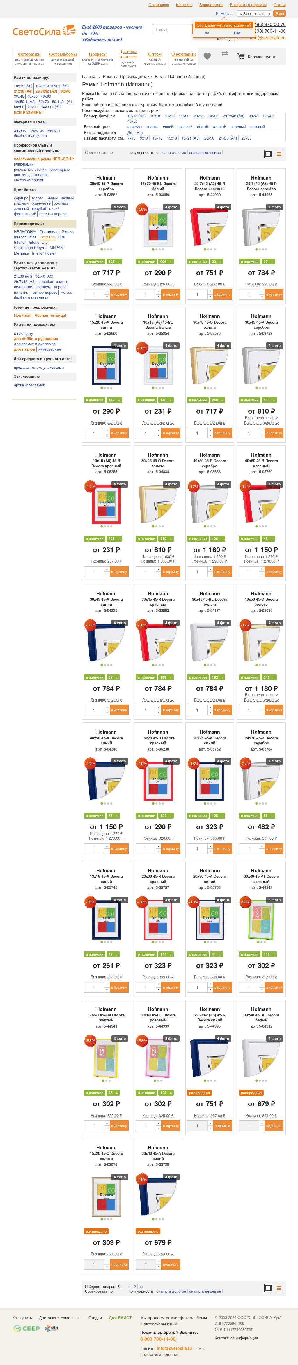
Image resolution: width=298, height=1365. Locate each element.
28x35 (246, 138)
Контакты (184, 4)
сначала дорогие (171, 152)
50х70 (44, 101)
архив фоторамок (29, 385)
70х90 (32, 106)
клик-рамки (23, 164)
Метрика (21, 253)
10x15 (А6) (136, 116)
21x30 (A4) (228, 138)
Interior (20, 242)
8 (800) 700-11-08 (267, 30)
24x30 (213, 116)
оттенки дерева (52, 213)
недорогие (23, 286)
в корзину (119, 294)
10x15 (157, 138)
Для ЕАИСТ (120, 1317)
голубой (39, 208)
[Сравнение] (224, 56)
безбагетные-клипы (31, 297)
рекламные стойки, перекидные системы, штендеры (42, 171)
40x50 (132, 121)
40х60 (46, 96)
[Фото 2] (105, 249)
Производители (135, 76)
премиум (43, 286)
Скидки (95, 1317)
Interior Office (25, 237)
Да (207, 33)
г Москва (225, 13)
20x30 (199, 116)
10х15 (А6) (23, 85)
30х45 (19, 96)
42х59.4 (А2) (25, 101)
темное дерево (44, 292)
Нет (237, 33)
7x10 (131, 138)
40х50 (32, 96)
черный (67, 198)
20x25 (184, 116)
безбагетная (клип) (30, 135)
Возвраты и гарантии (248, 4)
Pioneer (68, 231)
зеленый (21, 208)
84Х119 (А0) (51, 106)
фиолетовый (25, 213)
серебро (21, 198)
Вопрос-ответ (211, 4)
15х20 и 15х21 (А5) (52, 85)
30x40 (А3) (44, 276)
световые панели (29, 179)
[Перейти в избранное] (207, 56)
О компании (158, 4)
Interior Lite (38, 242)
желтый (61, 203)
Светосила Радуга (30, 247)
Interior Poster (44, 253)
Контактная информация (236, 1337)
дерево (20, 130)
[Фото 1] (101, 249)
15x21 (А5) (191, 138)
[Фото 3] (108, 249)
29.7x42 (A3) (233, 116)
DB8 (61, 237)
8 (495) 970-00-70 (267, 24)
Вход (279, 13)
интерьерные (49, 349)
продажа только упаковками (39, 367)
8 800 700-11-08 (157, 1338)
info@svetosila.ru (268, 37)
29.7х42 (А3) (25, 281)
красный (21, 203)
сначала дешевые (205, 152)
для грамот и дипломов (35, 344)
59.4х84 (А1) (63, 101)
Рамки (109, 76)
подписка (222, 1125)
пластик (37, 130)
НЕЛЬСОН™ (25, 231)
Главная (90, 76)
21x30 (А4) (23, 276)
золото (37, 198)
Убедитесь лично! (102, 40)
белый (52, 198)
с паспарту (23, 333)
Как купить (22, 1317)
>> (141, 1286)
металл (53, 130)
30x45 (268, 116)
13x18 (155, 116)
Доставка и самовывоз (60, 1317)
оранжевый (41, 203)
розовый (257, 126)
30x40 (254, 116)
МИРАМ (57, 247)
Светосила (49, 231)
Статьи (280, 4)
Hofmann (47, 237)
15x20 (170, 116)
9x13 (144, 138)
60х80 (19, 106)
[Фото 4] (111, 249)
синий (54, 208)
